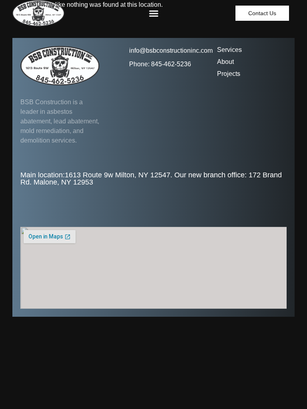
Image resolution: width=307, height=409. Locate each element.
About (225, 61)
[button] (153, 13)
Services (229, 49)
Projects (228, 73)
